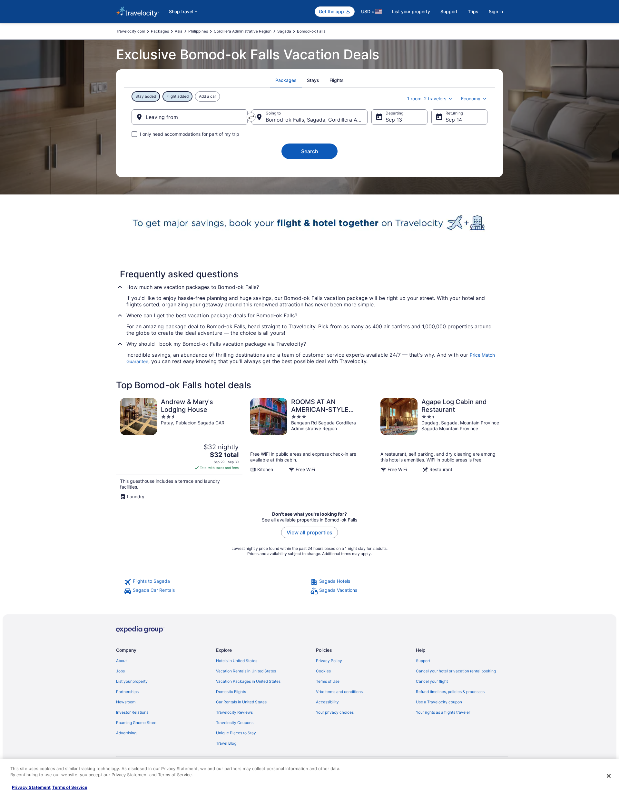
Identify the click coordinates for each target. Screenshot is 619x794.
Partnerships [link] (127, 691)
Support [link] (423, 660)
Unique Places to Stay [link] (236, 732)
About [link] (121, 660)
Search (309, 151)
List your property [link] (132, 681)
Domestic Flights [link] (231, 691)
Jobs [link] (120, 671)
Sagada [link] (284, 31)
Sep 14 (454, 119)
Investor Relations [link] (132, 712)
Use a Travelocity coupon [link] (439, 702)
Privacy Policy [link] (329, 660)
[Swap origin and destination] (251, 117)
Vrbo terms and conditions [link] (339, 691)
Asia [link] (178, 31)
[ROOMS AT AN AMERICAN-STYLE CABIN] (309, 448)
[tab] (286, 80)
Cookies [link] (323, 671)
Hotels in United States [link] (236, 660)
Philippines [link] (198, 31)
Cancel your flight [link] (432, 681)
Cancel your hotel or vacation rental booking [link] (456, 671)
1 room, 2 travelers (426, 98)
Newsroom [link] (125, 702)
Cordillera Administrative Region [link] (242, 31)
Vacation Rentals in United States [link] (246, 671)
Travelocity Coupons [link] (234, 722)
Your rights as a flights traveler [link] (443, 712)
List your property (411, 11)
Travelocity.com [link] (130, 31)
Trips (473, 11)
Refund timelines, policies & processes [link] (450, 691)
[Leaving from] (190, 117)
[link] (216, 582)
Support (448, 11)
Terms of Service (69, 787)
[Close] (609, 776)
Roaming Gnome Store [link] (136, 722)
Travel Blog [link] (226, 743)
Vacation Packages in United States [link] (248, 681)
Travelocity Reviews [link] (234, 712)
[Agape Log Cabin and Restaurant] (440, 448)
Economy (470, 98)
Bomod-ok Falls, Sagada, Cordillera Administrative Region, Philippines (317, 119)
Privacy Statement (31, 787)
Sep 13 (394, 119)
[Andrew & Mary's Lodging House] (179, 448)
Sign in (496, 11)
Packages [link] (160, 31)
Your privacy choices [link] (335, 712)
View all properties (309, 532)
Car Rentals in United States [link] (241, 702)
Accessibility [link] (327, 702)
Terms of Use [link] (327, 681)
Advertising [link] (126, 732)
